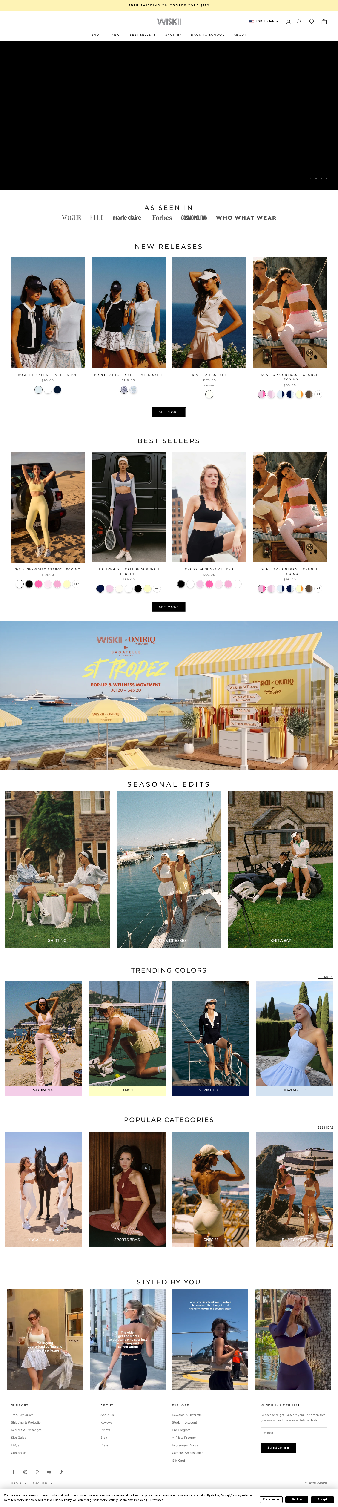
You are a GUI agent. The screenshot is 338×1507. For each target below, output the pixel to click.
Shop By (173, 34)
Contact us (18, 1453)
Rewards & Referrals (187, 1415)
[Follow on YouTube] (49, 1472)
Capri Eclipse (124, 390)
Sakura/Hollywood (262, 394)
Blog (103, 1437)
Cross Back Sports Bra (209, 569)
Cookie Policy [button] (63, 1500)
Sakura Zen (110, 589)
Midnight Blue (100, 589)
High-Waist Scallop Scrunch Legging (128, 571)
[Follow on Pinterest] (37, 1472)
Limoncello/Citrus (299, 394)
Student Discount (184, 1422)
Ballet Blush (48, 584)
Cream (209, 394)
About (240, 34)
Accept (322, 1499)
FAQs (15, 1445)
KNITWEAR (281, 940)
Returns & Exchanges (26, 1430)
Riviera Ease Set (209, 374)
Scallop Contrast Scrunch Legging (290, 377)
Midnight (57, 390)
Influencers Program (186, 1445)
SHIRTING (57, 940)
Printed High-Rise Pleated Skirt (128, 374)
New (115, 34)
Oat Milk (119, 589)
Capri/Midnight (281, 394)
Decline (297, 1499)
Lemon (67, 584)
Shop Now (169, 166)
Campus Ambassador (187, 1453)
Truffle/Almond (309, 394)
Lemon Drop (147, 589)
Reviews (106, 1422)
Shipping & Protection (27, 1422)
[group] (169, 695)
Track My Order (22, 1415)
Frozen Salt (38, 390)
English (40, 1483)
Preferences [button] (156, 1500)
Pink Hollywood (38, 584)
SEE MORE (325, 977)
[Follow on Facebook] (13, 1472)
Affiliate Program (184, 1437)
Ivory (20, 584)
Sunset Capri (133, 390)
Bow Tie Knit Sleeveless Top (48, 374)
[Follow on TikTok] (61, 1472)
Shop (97, 34)
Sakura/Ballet (271, 394)
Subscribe (278, 1447)
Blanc (48, 390)
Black (29, 584)
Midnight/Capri (290, 394)
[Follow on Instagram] (25, 1472)
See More (169, 412)
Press (104, 1445)
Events (105, 1430)
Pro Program (181, 1430)
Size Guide (18, 1437)
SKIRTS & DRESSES (169, 940)
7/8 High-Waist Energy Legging (48, 569)
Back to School (207, 34)
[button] (311, 22)
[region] (169, 115)
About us (107, 1415)
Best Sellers (142, 34)
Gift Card (178, 1460)
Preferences (271, 1499)
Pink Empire (57, 584)
